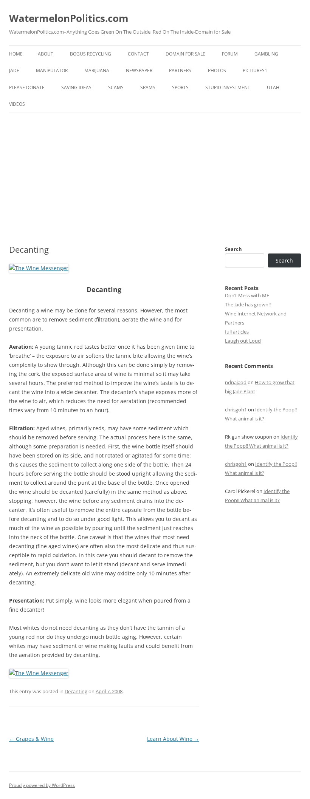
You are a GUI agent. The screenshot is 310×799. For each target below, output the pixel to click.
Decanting (76, 691)
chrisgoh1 (236, 409)
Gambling (266, 54)
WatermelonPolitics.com (69, 18)
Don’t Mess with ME (247, 295)
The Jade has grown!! (248, 304)
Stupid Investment (227, 87)
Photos (217, 70)
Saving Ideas (76, 87)
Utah (273, 87)
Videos (17, 104)
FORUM (230, 54)
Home (16, 54)
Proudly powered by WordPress (42, 785)
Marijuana (96, 70)
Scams (116, 87)
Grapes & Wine (31, 738)
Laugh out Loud (243, 340)
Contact (138, 54)
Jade (14, 70)
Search (233, 249)
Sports (180, 87)
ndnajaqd (235, 382)
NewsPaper (139, 70)
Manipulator (52, 70)
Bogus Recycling (90, 54)
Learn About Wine (173, 738)
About (45, 54)
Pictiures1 (255, 70)
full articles (237, 331)
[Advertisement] (155, 170)
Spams (147, 87)
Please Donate (27, 87)
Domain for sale (185, 54)
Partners (180, 70)
